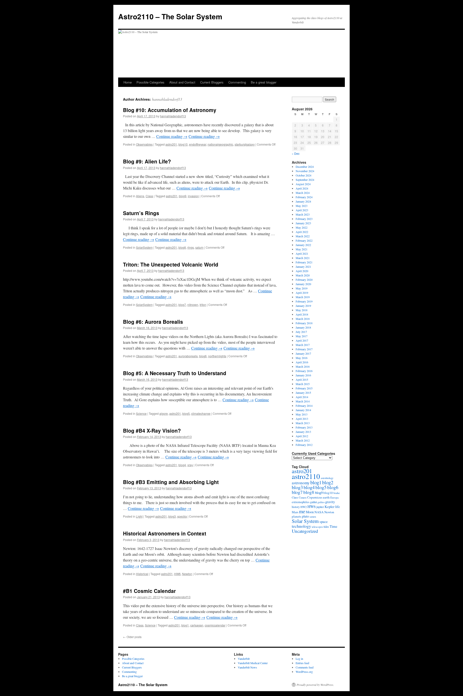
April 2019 (302, 293)
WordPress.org (304, 672)
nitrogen (192, 304)
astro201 (171, 144)
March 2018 (303, 319)
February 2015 (304, 388)
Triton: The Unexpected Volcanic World (170, 264)
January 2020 (303, 284)
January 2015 (303, 392)
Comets (302, 497)
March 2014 (303, 401)
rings (190, 247)
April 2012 (302, 436)
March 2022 (303, 236)
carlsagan (196, 625)
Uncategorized (305, 531)
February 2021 (304, 262)
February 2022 (304, 240)
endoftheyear (197, 144)
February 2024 (304, 197)
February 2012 (304, 445)
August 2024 (303, 184)
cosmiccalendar (215, 625)
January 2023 (303, 223)
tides (326, 526)
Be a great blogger (263, 82)
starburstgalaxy (245, 144)
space (324, 521)
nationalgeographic (220, 144)
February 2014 (304, 406)
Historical (142, 574)
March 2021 (303, 258)
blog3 (172, 516)
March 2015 (303, 384)
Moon (310, 512)
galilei (313, 502)
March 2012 (303, 440)
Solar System (305, 521)
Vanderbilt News (247, 667)
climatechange (201, 413)
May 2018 (301, 310)
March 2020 (303, 275)
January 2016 (303, 375)
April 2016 (302, 362)
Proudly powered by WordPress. (315, 685)
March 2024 (303, 193)
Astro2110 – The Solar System (170, 16)
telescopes (317, 526)
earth (326, 497)
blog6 (203, 356)
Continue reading (171, 136)
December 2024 (305, 167)
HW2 (303, 507)
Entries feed (302, 663)
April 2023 (302, 210)
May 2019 (301, 288)
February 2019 (304, 301)
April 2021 (302, 253)
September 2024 (305, 180)
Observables (144, 144)
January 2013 (303, 432)
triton (203, 304)
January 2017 (303, 353)
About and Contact (182, 82)
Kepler (329, 506)
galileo (321, 502)
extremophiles (300, 502)
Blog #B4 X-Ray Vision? (152, 430)
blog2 (327, 482)
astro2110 (306, 476)
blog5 (186, 413)
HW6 (177, 574)
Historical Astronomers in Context (164, 533)
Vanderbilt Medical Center (253, 663)
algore (163, 413)
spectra (182, 516)
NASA (319, 512)
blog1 (185, 625)
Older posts (132, 637)
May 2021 (301, 249)
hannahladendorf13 (167, 99)
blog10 (183, 144)
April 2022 (302, 232)
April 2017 (302, 340)
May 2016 (301, 358)
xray (190, 465)
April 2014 (302, 397)
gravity (330, 501)
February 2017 (304, 349)
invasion (193, 196)
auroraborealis (188, 356)
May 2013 (301, 414)
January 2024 (303, 201)
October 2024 (303, 175)
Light (139, 516)
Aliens (140, 196)
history (296, 507)
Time (333, 526)
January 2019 (303, 306)
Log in (299, 659)
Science (141, 413)
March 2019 (303, 297)
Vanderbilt (244, 659)
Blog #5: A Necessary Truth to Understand (174, 373)
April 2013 (302, 419)
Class (149, 196)
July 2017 (301, 332)
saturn (199, 247)
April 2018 (302, 314)
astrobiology (327, 478)
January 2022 (303, 245)
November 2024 (305, 171)
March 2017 (303, 345)
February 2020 (304, 279)
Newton (187, 574)
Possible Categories (150, 82)
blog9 (182, 196)
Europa (334, 497)
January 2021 (303, 266)
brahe (337, 493)
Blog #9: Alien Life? (147, 161)
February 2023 (304, 219)
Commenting (237, 82)
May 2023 (301, 206)
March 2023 (303, 214)
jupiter (320, 507)
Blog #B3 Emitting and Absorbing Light (171, 481)
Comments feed (304, 667)
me (302, 511)
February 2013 (304, 427)
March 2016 (303, 366)
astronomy (301, 482)
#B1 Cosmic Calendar (149, 590)
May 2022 (301, 227)
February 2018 (304, 323)
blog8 (182, 247)
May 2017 (301, 336)
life (337, 506)
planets (296, 516)
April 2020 (302, 271)
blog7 (182, 304)
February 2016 (304, 371)
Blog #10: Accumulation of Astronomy (169, 109)
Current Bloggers (212, 82)
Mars (295, 512)
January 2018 (303, 327)
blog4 (182, 465)
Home (127, 82)
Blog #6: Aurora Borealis (153, 321)
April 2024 (302, 188)
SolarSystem (144, 247)
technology (301, 526)
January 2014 (303, 410)
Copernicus (314, 497)
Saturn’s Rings (141, 213)
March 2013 (303, 423)
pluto (305, 516)
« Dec (296, 153)
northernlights (217, 356)
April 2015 (302, 379)
